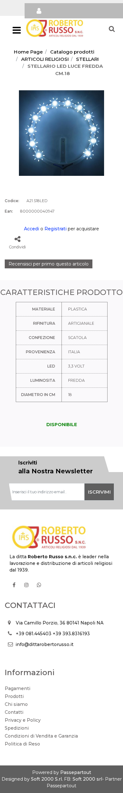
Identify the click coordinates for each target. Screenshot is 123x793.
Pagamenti (17, 688)
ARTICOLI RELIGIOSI (45, 59)
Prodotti (14, 696)
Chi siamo (16, 704)
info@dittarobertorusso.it (44, 644)
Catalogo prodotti (72, 52)
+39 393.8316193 (71, 633)
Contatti (14, 712)
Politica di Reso (22, 744)
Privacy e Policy (23, 720)
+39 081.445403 (33, 633)
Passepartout (75, 772)
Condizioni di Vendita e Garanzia (41, 736)
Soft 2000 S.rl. (47, 779)
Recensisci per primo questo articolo (49, 264)
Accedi (31, 229)
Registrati (55, 229)
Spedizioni (17, 728)
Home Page (28, 52)
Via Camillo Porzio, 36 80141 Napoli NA (59, 623)
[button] (61, 133)
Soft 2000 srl (87, 779)
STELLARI (87, 59)
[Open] (17, 32)
